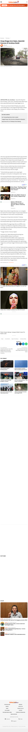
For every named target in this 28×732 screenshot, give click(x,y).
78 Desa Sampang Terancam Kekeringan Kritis (20, 392)
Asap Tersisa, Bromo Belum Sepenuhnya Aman (6, 392)
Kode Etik (20, 706)
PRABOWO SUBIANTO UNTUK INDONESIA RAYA (15, 634)
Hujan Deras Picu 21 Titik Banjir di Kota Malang (11, 121)
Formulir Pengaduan (20, 712)
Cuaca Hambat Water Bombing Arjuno (4, 369)
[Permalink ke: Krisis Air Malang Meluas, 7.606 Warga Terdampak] (21, 375)
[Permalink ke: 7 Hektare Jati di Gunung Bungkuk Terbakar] (6, 375)
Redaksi (20, 704)
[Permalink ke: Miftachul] (1, 45)
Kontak (20, 710)
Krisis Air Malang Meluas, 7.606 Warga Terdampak (21, 381)
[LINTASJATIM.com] (14, 1)
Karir (7, 708)
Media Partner (14, 714)
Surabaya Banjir (23, 338)
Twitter (21, 719)
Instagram (14, 721)
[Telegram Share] (23, 344)
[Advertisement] (14, 22)
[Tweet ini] (20, 344)
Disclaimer (7, 710)
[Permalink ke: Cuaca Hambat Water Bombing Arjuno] (6, 364)
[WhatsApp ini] (26, 344)
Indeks (7, 706)
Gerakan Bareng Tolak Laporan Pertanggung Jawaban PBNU (13, 620)
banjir (2, 338)
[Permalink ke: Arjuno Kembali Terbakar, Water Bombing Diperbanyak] (21, 364)
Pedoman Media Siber (7, 712)
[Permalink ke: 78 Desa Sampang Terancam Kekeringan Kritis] (21, 387)
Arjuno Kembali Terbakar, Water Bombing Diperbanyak (21, 369)
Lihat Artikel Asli (11, 262)
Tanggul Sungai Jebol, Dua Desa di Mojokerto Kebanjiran (13, 119)
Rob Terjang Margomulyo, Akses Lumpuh (10, 117)
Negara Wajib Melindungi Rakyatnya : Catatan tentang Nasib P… (15, 629)
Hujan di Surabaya (15, 338)
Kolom (2, 600)
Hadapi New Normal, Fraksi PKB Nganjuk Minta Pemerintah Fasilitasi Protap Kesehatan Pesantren (6, 350)
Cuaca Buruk (7, 338)
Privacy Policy (20, 708)
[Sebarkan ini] (17, 344)
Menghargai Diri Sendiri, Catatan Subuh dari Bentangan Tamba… (15, 624)
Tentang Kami (7, 704)
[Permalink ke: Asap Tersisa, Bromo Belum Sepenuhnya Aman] (6, 387)
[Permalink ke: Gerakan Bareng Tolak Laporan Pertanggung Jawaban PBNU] (13, 610)
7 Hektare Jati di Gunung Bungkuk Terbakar (5, 381)
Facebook (8, 719)
